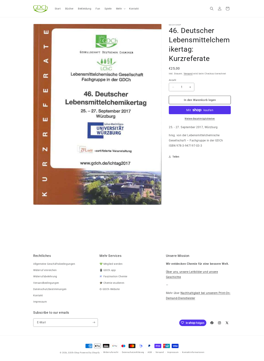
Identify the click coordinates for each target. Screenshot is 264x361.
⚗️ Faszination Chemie (113, 276)
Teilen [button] (175, 156)
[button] (120, 8)
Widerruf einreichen (45, 270)
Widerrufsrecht (111, 352)
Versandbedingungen (46, 282)
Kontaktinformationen (193, 352)
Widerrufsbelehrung (45, 276)
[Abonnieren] (94, 322)
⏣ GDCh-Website (109, 289)
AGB (150, 352)
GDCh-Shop (73, 353)
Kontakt (38, 295)
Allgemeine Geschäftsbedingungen (54, 264)
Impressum (40, 301)
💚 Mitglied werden (110, 264)
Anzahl (172, 80)
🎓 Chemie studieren (111, 282)
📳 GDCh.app (107, 270)
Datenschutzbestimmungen (50, 289)
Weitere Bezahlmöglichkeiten (200, 118)
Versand (188, 73)
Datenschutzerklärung (133, 352)
